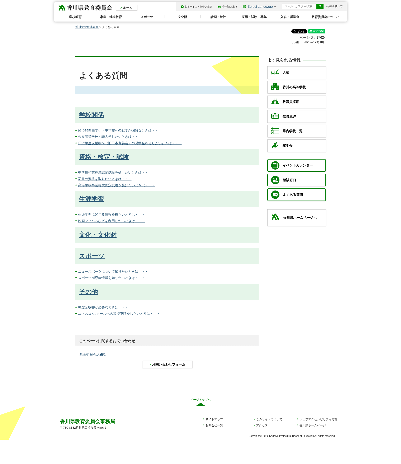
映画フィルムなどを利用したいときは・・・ (111, 221)
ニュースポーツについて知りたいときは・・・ (113, 271)
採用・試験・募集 (254, 17)
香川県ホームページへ (300, 217)
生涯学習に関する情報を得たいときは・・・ (111, 214)
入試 (286, 72)
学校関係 (91, 114)
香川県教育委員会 (87, 27)
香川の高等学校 (294, 87)
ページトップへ (200, 399)
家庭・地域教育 (111, 17)
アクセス (262, 425)
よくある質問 (293, 194)
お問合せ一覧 (214, 425)
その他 (88, 291)
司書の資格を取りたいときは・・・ (105, 179)
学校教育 (75, 17)
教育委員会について (326, 17)
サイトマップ (214, 419)
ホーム (127, 7)
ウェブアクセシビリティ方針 (318, 419)
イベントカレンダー (298, 165)
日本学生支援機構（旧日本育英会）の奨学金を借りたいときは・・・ (130, 143)
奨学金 (288, 145)
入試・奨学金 (289, 17)
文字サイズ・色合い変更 (198, 6)
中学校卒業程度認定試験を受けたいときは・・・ (115, 172)
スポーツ (147, 17)
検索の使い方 (335, 6)
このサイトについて (269, 419)
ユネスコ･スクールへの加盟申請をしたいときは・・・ (119, 313)
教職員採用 (291, 102)
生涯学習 (91, 198)
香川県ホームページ (312, 425)
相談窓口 (289, 180)
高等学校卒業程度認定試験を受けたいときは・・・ (116, 185)
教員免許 (289, 116)
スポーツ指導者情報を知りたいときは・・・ (111, 278)
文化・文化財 (98, 234)
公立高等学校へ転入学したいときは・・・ (110, 136)
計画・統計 (218, 17)
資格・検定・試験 (104, 156)
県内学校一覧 (293, 131)
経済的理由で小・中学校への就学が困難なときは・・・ (120, 130)
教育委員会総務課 (93, 354)
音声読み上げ (229, 6)
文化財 (182, 17)
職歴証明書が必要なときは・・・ (103, 307)
